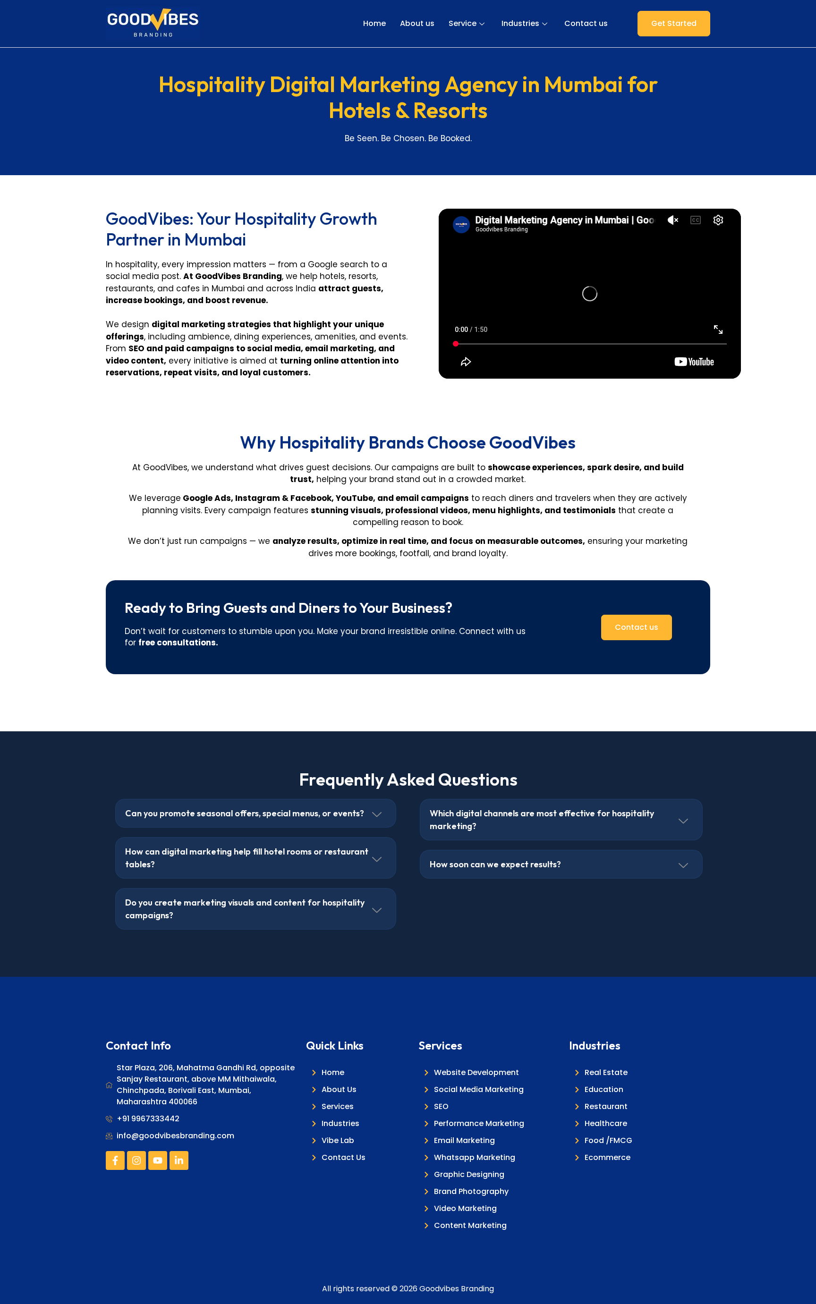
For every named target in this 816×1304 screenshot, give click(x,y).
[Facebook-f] (115, 1160)
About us (417, 23)
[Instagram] (136, 1160)
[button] (255, 813)
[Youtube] (157, 1160)
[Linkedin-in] (179, 1160)
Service (462, 23)
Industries (520, 23)
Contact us (586, 23)
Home (374, 23)
